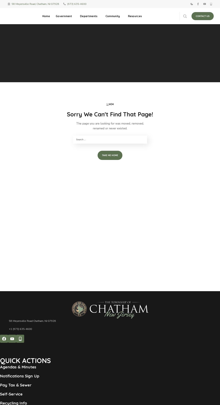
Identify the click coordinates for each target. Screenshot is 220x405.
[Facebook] (4, 339)
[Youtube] (12, 339)
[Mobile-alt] (20, 339)
